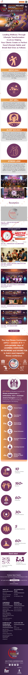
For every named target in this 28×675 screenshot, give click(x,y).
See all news (14, 331)
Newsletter (4, 597)
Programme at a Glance (7, 607)
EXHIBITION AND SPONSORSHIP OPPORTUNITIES (7, 624)
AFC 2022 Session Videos (18, 596)
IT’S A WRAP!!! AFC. (6, 619)
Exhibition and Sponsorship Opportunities (8, 631)
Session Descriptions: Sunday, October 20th (8, 616)
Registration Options (18, 607)
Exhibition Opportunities (7, 633)
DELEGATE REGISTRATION (18, 603)
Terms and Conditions (18, 609)
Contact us (5, 599)
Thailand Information (18, 629)
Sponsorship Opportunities (8, 635)
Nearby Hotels (16, 627)
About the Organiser (6, 596)
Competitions (5, 639)
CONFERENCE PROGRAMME (6, 603)
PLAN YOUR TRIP (18, 623)
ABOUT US (5, 589)
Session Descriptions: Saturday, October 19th (7, 613)
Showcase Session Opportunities (6, 637)
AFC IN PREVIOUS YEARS (18, 590)
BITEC (15, 626)
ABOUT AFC (5, 593)
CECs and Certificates (18, 610)
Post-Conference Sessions (7, 618)
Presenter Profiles (6, 609)
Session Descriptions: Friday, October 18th (8, 611)
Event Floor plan (6, 629)
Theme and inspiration (7, 594)
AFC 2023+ (16, 594)
